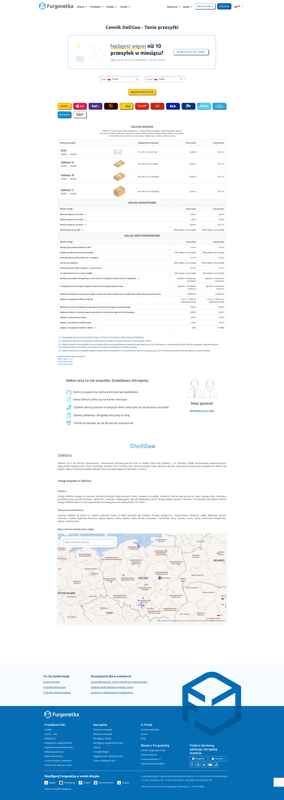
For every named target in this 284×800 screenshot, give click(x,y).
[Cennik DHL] (64, 106)
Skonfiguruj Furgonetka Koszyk (108, 742)
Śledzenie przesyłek (102, 729)
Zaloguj (224, 6)
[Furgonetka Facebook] (192, 764)
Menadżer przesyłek (102, 734)
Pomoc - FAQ (50, 734)
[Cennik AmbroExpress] (188, 106)
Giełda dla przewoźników (153, 763)
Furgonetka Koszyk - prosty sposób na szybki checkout (119, 681)
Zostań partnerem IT (151, 759)
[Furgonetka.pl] (56, 6)
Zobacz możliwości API (104, 760)
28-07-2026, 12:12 (65, 359)
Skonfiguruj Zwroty (102, 738)
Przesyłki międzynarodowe (57, 692)
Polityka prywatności (54, 751)
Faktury (96, 747)
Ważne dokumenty (53, 756)
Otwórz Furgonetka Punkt (153, 750)
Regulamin (49, 747)
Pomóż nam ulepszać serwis (58, 765)
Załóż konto (205, 6)
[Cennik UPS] (110, 106)
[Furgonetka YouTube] (210, 764)
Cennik (123, 6)
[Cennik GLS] (172, 106)
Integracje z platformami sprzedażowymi (112, 692)
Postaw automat (149, 754)
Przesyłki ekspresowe (54, 687)
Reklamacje (49, 738)
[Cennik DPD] (80, 106)
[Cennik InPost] (126, 106)
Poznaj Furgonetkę (150, 729)
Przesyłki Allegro (101, 751)
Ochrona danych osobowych (58, 760)
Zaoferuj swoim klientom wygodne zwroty (112, 687)
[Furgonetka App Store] (217, 758)
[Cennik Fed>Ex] (95, 106)
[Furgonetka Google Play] (198, 758)
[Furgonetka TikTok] (216, 764)
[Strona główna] (61, 717)
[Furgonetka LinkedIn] (204, 764)
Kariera (144, 734)
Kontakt (48, 729)
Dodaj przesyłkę (51, 681)
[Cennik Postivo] (219, 106)
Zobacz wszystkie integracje (57, 788)
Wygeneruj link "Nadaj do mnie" (108, 756)
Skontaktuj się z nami (191, 52)
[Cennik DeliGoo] (203, 106)
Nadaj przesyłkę (142, 92)
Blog (143, 738)
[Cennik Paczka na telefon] (80, 115)
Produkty (95, 6)
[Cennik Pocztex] (142, 106)
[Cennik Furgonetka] (64, 115)
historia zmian (66, 747)
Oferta (80, 6)
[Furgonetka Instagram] (198, 764)
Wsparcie (172, 6)
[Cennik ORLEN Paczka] (157, 106)
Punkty (110, 6)
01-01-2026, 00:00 (65, 361)
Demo (186, 6)
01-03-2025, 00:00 (65, 364)
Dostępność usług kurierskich (58, 742)
